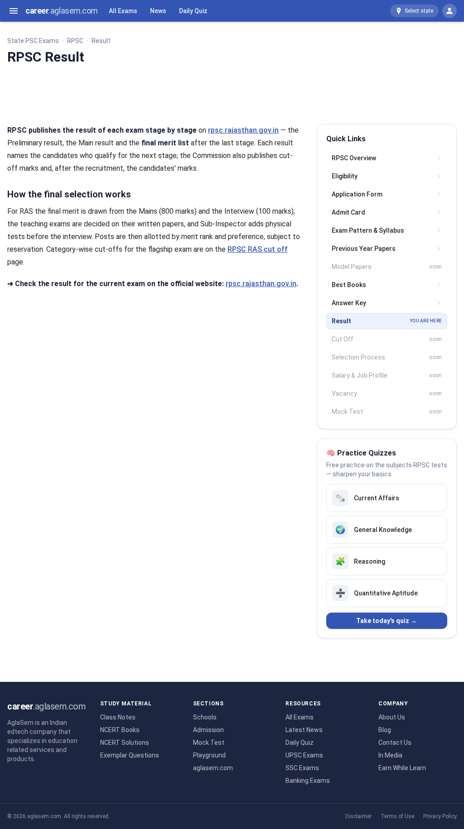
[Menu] (13, 11)
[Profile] (449, 11)
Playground (209, 755)
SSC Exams (302, 767)
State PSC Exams (33, 40)
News (158, 10)
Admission (208, 729)
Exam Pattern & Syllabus (368, 230)
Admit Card (348, 212)
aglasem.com (213, 767)
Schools (205, 717)
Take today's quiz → (386, 620)
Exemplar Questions (129, 755)
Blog (384, 729)
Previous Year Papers (364, 248)
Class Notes (117, 717)
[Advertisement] (232, 92)
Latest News (304, 729)
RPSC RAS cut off (257, 249)
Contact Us (394, 742)
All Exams (123, 10)
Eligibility (345, 176)
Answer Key (349, 303)
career (61, 10)
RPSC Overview (354, 158)
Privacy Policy (440, 816)
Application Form (357, 194)
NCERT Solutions (124, 742)
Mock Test (208, 742)
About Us (391, 717)
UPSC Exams (304, 755)
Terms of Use (397, 816)
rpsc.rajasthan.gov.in (243, 130)
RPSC (75, 40)
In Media (390, 755)
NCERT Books (120, 729)
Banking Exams (307, 780)
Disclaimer (358, 816)
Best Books (349, 284)
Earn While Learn (402, 767)
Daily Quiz (193, 10)
